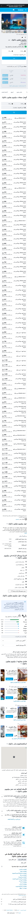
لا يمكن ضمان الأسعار (22, 895)
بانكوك (20, 912)
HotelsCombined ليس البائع (19, 899)
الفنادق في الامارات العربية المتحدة (20, 879)
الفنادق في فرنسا (23, 884)
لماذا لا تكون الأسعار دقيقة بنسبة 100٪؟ (17, 904)
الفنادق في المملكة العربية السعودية (19, 873)
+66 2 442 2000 (23, 44)
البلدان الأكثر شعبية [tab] (22, 859)
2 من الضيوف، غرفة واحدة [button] (19, 54)
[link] (18, 682)
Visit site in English (13, 6)
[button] (1, 5)
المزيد (25, 533)
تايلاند (18, 910)
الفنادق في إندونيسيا (23, 877)
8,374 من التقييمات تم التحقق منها (13, 46)
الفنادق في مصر (23, 882)
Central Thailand (9, 910)
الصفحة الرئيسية (23, 910)
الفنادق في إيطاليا (23, 888)
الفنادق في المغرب (23, 869)
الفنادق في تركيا (23, 875)
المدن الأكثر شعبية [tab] (12, 859)
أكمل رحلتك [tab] (23, 862)
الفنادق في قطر (23, 871)
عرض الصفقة (9, 679)
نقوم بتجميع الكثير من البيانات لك (18, 901)
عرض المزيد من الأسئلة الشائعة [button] (14, 819)
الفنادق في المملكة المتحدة (21, 886)
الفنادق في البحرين (23, 880)
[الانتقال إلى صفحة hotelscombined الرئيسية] (18, 9)
